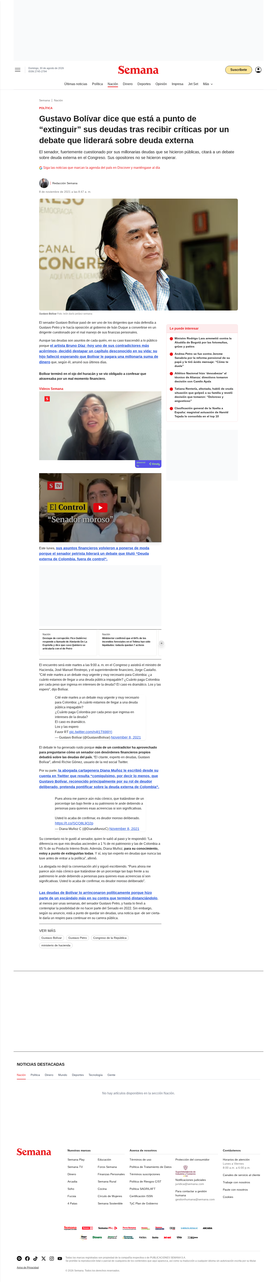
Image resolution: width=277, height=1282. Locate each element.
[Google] (19, 1258)
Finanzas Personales (111, 1174)
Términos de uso (140, 1159)
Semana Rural (107, 1181)
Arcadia (72, 1181)
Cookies (228, 1197)
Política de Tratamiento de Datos (151, 1166)
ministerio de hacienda (55, 945)
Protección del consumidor (192, 1159)
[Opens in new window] (27, 1258)
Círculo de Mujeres (110, 1196)
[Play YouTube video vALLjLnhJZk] (100, 507)
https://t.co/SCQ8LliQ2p (74, 823)
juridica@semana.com (189, 1184)
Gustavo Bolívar (51, 937)
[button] (100, 507)
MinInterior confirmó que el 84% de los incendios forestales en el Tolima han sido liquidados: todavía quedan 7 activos (126, 642)
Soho (71, 1188)
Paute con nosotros (235, 1189)
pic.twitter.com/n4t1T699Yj (90, 732)
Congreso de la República (110, 937)
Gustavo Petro (77, 937)
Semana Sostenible (110, 1203)
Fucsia (72, 1196)
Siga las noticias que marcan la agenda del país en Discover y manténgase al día (101, 167)
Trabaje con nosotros (236, 1182)
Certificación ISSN (141, 1196)
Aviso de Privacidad (32, 1267)
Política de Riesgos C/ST (145, 1181)
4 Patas (72, 1203)
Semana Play (76, 1159)
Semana (44, 100)
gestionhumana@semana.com (195, 1199)
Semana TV (75, 1166)
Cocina (102, 1188)
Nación (58, 100)
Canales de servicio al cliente (241, 1175)
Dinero (72, 1174)
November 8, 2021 (126, 737)
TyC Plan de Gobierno (144, 1203)
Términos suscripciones (145, 1174)
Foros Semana (107, 1166)
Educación (104, 1159)
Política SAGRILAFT (143, 1188)
